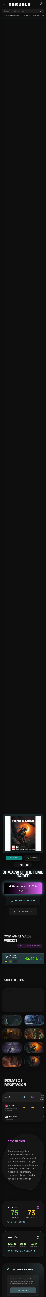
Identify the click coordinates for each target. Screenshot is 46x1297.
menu (4, 3)
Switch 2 (26, 15)
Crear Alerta (23, 911)
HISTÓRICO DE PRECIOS (29, 945)
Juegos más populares (11, 15)
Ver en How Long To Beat (21, 1251)
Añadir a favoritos (23, 901)
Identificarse (23, 1290)
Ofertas (36, 15)
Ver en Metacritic (18, 1222)
